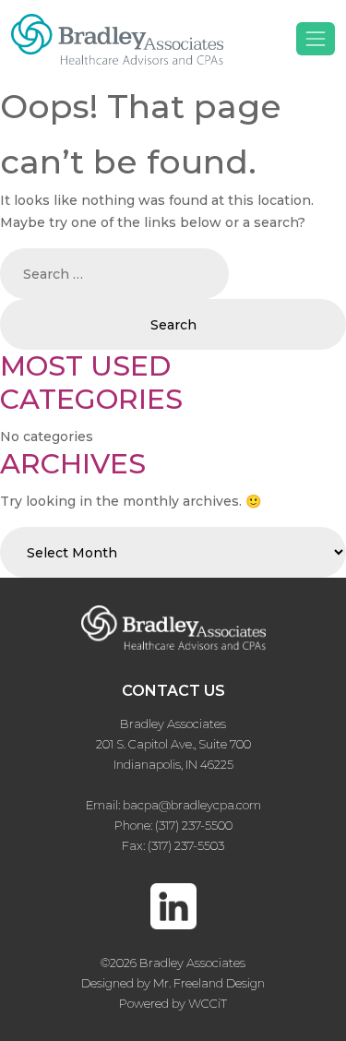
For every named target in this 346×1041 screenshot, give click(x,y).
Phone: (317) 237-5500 (173, 825)
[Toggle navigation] (315, 38)
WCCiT (207, 1003)
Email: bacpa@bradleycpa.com (173, 804)
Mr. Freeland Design (209, 982)
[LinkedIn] (173, 916)
